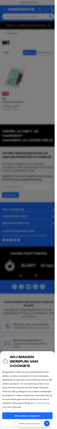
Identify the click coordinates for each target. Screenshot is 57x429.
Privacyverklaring (41, 403)
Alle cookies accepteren (27, 415)
